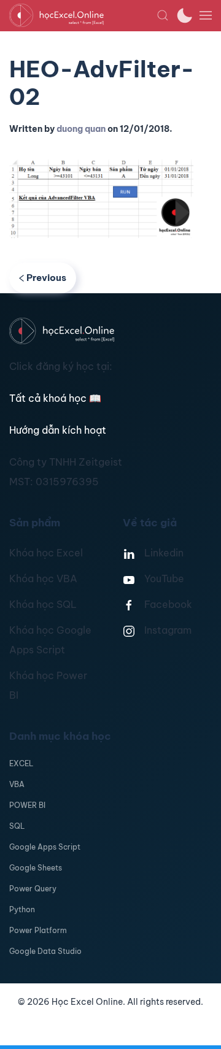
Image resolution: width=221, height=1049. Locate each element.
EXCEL (21, 763)
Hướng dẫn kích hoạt (57, 430)
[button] (163, 15)
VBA (17, 784)
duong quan (81, 128)
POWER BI (27, 805)
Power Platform (38, 930)
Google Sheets (35, 867)
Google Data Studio (45, 951)
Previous (46, 277)
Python (22, 909)
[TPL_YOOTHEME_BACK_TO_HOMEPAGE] (83, 15)
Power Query (32, 888)
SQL (17, 826)
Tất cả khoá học (55, 398)
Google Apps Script (44, 846)
